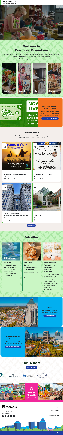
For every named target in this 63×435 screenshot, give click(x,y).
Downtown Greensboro (11, 433)
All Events (31, 225)
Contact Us (56, 413)
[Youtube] (14, 416)
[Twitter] (5, 416)
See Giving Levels (31, 367)
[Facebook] (3, 416)
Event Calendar (55, 410)
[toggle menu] (60, 2)
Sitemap (59, 432)
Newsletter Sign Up (54, 415)
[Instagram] (8, 416)
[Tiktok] (11, 416)
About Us (56, 408)
